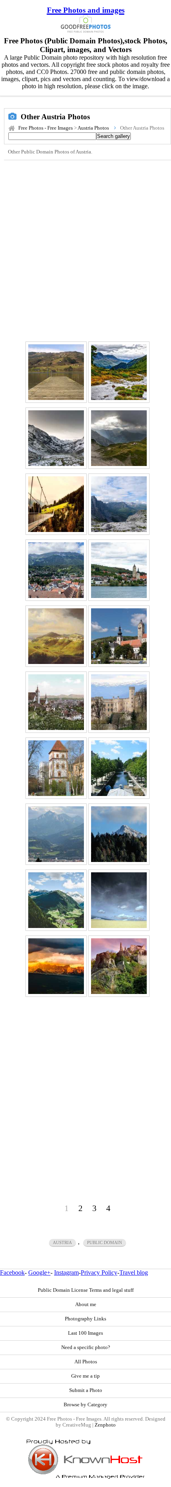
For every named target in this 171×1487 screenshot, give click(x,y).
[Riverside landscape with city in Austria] (119, 570)
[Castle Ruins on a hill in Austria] (119, 966)
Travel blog (133, 1272)
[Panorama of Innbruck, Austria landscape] (56, 570)
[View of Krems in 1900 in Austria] (56, 702)
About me (85, 1304)
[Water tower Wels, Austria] (56, 768)
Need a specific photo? (85, 1347)
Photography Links (85, 1319)
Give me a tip (85, 1376)
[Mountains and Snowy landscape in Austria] (56, 438)
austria (62, 1242)
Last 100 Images (85, 1333)
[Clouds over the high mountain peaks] (119, 504)
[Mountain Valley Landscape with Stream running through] (119, 372)
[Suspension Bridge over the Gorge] (56, 504)
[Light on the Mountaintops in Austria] (119, 438)
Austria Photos (93, 128)
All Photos (85, 1362)
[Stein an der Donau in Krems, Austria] (119, 636)
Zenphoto (105, 1425)
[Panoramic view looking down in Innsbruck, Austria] (56, 834)
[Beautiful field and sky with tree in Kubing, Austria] (119, 900)
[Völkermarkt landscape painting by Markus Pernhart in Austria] (56, 636)
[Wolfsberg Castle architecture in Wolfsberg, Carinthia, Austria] (119, 702)
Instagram (66, 1272)
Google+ (39, 1272)
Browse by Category (85, 1404)
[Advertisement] (85, 249)
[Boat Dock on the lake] (56, 372)
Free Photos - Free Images (45, 128)
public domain (104, 1242)
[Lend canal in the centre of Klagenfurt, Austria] (119, 768)
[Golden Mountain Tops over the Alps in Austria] (56, 966)
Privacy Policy (99, 1272)
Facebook (12, 1272)
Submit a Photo (85, 1390)
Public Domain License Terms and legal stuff (86, 1290)
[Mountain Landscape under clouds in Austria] (56, 900)
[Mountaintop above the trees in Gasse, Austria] (119, 834)
